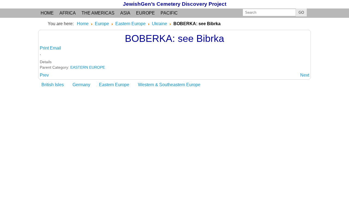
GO (301, 12)
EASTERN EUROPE (87, 67)
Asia (125, 13)
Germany (81, 84)
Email (55, 48)
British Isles (52, 84)
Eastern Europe (114, 84)
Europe (145, 13)
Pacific (169, 13)
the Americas (98, 13)
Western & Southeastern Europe (169, 84)
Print (45, 48)
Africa (67, 13)
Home (47, 13)
